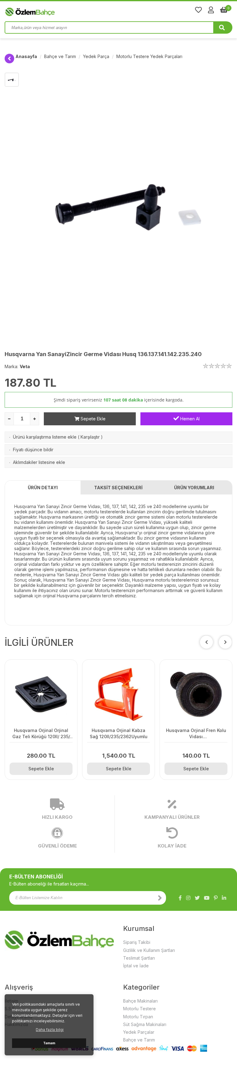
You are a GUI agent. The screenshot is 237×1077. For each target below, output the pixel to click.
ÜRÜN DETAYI (43, 487)
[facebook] (180, 898)
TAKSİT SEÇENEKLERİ (118, 487)
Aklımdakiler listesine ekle (39, 462)
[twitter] (197, 898)
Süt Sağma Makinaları (144, 1024)
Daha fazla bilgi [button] (50, 1029)
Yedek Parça (96, 56)
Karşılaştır (90, 437)
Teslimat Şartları (139, 958)
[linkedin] (224, 898)
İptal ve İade (136, 965)
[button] (225, 642)
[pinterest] (215, 898)
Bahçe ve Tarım (60, 56)
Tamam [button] (49, 1043)
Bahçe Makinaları (140, 1000)
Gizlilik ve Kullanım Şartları (149, 950)
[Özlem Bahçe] (49, 10)
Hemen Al (189, 418)
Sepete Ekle (92, 418)
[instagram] (188, 898)
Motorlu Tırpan (138, 1016)
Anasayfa (26, 56)
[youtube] (206, 898)
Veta (25, 366)
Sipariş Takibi (136, 942)
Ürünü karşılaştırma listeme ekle (45, 437)
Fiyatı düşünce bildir (33, 449)
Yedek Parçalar (138, 1032)
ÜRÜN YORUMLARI (194, 487)
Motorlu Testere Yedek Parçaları (149, 56)
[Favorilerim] (198, 9)
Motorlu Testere (139, 1008)
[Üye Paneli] (211, 9)
